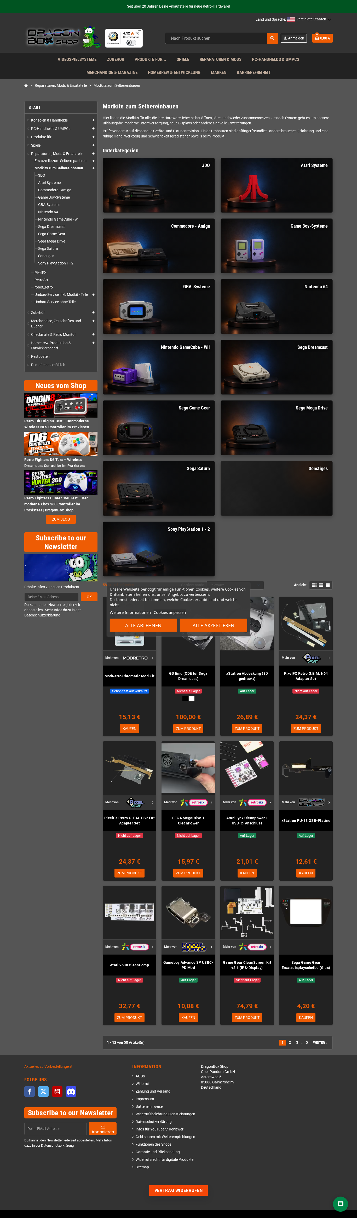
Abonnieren (102, 1131)
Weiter (321, 1042)
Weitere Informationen (130, 612)
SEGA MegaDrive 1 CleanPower (188, 820)
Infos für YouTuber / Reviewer (159, 1129)
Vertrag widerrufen (178, 1190)
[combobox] (221, 38)
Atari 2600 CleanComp (129, 965)
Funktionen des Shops (153, 1144)
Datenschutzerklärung (154, 1121)
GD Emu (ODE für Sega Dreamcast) (188, 676)
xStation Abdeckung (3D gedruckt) (247, 676)
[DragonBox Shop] (62, 38)
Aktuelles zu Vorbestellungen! (48, 1066)
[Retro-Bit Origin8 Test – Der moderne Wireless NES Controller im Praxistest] (60, 405)
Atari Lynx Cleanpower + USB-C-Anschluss (247, 820)
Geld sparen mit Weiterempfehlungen (165, 1137)
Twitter (43, 1091)
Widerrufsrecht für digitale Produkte (164, 1159)
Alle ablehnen (143, 625)
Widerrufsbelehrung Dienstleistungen (165, 1114)
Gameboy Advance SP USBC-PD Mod (188, 965)
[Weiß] (191, 698)
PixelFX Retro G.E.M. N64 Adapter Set (306, 676)
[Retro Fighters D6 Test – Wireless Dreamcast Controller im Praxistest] (60, 444)
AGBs (140, 1076)
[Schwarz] (185, 698)
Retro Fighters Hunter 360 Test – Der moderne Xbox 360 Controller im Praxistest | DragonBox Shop (56, 504)
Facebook (29, 1091)
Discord (71, 1091)
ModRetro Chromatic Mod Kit (129, 676)
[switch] (131, 42)
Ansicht (300, 585)
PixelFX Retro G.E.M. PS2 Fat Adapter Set (129, 820)
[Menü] (139, 32)
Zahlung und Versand (153, 1091)
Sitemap (142, 1167)
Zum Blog (61, 519)
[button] (309, 19)
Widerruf (142, 1084)
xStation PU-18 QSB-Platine (305, 820)
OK (89, 597)
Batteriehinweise (149, 1106)
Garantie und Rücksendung (158, 1152)
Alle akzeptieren (213, 625)
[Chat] (340, 1204)
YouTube (57, 1091)
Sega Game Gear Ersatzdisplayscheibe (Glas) (306, 965)
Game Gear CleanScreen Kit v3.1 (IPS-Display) (247, 965)
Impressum (145, 1099)
